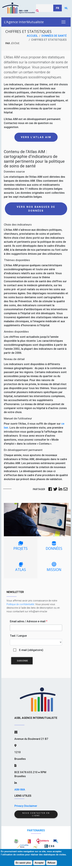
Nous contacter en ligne (36, 814)
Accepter (39, 862)
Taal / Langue (18, 635)
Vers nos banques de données (36, 208)
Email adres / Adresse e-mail (28, 621)
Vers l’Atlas (36, 137)
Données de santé (54, 35)
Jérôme (15, 43)
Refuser (51, 862)
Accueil (32, 35)
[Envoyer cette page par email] (65, 489)
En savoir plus (23, 862)
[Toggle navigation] (63, 22)
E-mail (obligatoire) (31, 650)
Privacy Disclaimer (25, 805)
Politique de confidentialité (20, 604)
